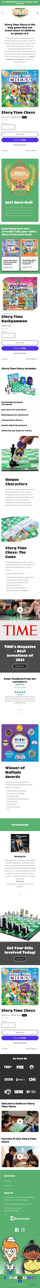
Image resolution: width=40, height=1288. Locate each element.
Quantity (4, 123)
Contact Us (7, 1181)
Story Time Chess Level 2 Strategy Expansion (10, 262)
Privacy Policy (8, 1185)
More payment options (20, 144)
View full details (31, 151)
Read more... (20, 666)
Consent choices (32, 1284)
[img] (20, 684)
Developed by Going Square (22, 1284)
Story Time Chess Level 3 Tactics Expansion (29, 262)
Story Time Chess (12, 1284)
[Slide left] (16, 894)
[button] (2, 13)
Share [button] (6, 151)
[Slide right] (24, 894)
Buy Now (20, 959)
